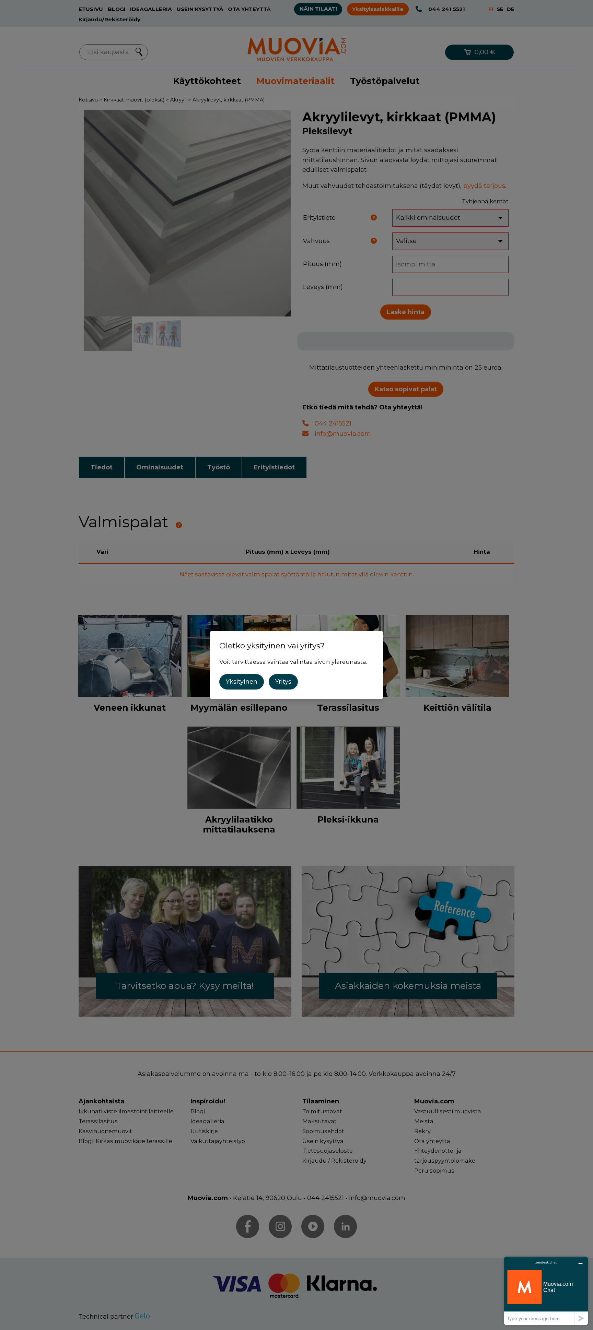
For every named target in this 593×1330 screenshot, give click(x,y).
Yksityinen (241, 681)
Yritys (283, 681)
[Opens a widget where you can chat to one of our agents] (546, 1291)
